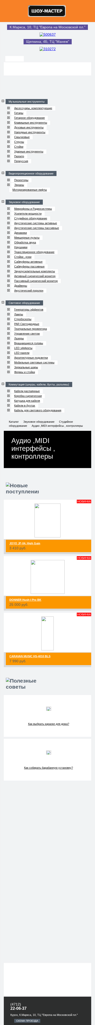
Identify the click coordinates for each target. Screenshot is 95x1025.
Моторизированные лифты (29, 189)
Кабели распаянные (27, 391)
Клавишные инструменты (30, 122)
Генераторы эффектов (28, 309)
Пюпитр (19, 156)
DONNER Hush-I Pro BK (25, 599)
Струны (19, 141)
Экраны (19, 184)
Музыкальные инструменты (27, 101)
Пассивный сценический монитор (36, 280)
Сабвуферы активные (28, 261)
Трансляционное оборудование (34, 252)
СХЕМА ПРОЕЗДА (27, 1020)
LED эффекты (23, 348)
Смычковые (22, 137)
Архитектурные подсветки (31, 357)
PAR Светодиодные (26, 323)
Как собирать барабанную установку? (48, 767)
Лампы (18, 314)
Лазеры (19, 338)
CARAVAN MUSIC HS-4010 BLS (29, 656)
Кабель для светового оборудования (37, 410)
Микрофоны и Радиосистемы (33, 208)
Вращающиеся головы (28, 343)
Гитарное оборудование (29, 117)
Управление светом (27, 333)
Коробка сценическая (28, 395)
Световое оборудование (24, 302)
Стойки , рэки (22, 256)
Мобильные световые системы (34, 362)
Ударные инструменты (28, 151)
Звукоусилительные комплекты (34, 271)
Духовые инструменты (29, 127)
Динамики (20, 232)
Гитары (18, 112)
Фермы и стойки (24, 372)
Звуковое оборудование (24, 202)
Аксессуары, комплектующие (33, 108)
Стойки (18, 146)
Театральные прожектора (30, 328)
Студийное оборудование (30, 218)
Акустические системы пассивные (36, 227)
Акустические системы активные (35, 223)
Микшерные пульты (27, 237)
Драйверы (20, 285)
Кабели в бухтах (24, 405)
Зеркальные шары (26, 367)
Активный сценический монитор (34, 276)
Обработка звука (25, 242)
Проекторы (21, 180)
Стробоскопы (22, 319)
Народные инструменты (29, 132)
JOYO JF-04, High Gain (24, 543)
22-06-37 (18, 1008)
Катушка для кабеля (27, 400)
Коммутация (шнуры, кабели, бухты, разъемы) (39, 384)
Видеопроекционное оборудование (31, 173)
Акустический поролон (28, 290)
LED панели (21, 352)
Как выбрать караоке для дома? (48, 723)
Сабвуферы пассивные (29, 266)
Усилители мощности (28, 213)
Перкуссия (21, 161)
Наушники (20, 247)
